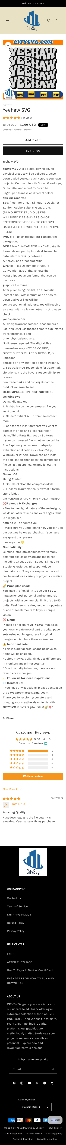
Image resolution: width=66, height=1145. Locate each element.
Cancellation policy (47, 1139)
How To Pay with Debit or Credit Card (30, 970)
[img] (11, 798)
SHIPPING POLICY (19, 914)
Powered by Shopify (33, 1128)
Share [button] (10, 718)
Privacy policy (14, 1133)
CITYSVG (18, 1128)
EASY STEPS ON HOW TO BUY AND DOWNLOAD (30, 980)
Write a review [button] (33, 776)
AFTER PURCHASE (20, 962)
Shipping (7, 130)
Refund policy (55, 1128)
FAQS (11, 954)
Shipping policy (54, 1133)
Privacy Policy (15, 931)
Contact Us (14, 898)
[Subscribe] (53, 1069)
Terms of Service (17, 906)
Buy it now (33, 150)
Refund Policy (15, 922)
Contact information (23, 1139)
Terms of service (34, 1133)
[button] (7, 20)
